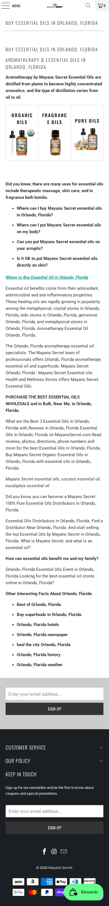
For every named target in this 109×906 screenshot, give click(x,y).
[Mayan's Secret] (54, 5)
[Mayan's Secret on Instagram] (54, 852)
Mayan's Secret (60, 868)
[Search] (88, 5)
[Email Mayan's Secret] (64, 852)
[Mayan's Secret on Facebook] (44, 852)
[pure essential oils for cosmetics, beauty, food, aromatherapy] (87, 148)
